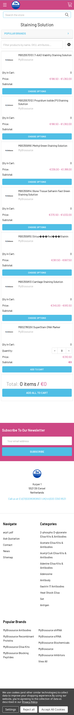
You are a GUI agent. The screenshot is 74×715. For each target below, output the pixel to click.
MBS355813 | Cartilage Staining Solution (40, 281)
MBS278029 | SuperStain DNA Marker (39, 327)
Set (42, 598)
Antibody (45, 580)
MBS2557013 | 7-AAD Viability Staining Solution (45, 55)
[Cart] (69, 4)
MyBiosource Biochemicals (54, 642)
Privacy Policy (29, 702)
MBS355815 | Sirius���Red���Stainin (43, 236)
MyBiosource (45, 648)
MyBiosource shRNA (50, 630)
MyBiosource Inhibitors (51, 655)
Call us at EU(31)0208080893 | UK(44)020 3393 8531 (37, 498)
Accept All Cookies (53, 709)
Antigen (44, 605)
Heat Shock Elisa (50, 592)
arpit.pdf (8, 532)
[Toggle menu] (4, 5)
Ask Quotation (11, 538)
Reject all (29, 709)
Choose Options (37, 91)
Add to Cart (37, 369)
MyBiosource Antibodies (17, 630)
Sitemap (8, 557)
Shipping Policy (37, 683)
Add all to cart (37, 392)
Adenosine (46, 573)
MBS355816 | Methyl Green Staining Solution (42, 145)
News (6, 551)
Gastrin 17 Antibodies (52, 586)
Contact (7, 544)
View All (42, 661)
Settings (10, 709)
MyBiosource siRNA (49, 636)
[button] (69, 44)
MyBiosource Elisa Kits (16, 646)
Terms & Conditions (37, 678)
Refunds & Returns (37, 687)
